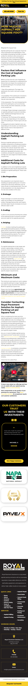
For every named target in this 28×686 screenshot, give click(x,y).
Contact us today (6, 348)
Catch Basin (21, 594)
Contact (6, 600)
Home (6, 595)
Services (6, 599)
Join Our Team (8, 607)
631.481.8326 (9, 11)
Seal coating (17, 258)
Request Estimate (14, 684)
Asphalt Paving (8, 617)
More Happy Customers (14, 461)
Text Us (21, 11)
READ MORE (14, 444)
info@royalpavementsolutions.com (14, 669)
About (6, 597)
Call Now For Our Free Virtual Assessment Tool (14, 2)
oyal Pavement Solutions (12, 336)
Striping (3, 227)
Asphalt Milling (8, 614)
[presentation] (12, 420)
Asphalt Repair (22, 591)
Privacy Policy (8, 602)
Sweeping (20, 620)
